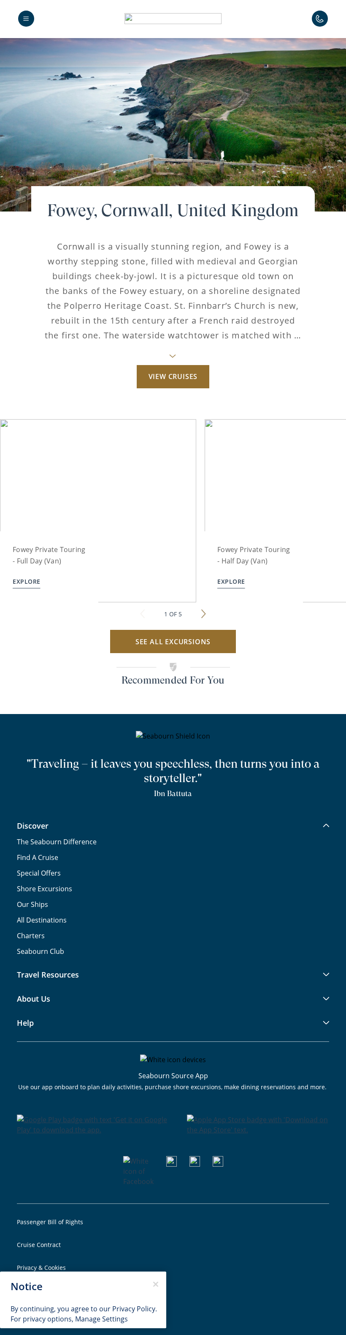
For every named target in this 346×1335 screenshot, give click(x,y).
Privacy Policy (133, 1308)
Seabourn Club (40, 951)
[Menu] (26, 18)
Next (203, 609)
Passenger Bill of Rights (50, 1222)
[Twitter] (218, 1164)
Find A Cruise (37, 857)
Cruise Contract (39, 1245)
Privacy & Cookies (41, 1268)
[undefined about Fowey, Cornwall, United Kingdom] (172, 358)
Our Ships (32, 904)
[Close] (155, 1284)
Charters (31, 935)
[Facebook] (138, 1181)
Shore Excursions (44, 888)
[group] (98, 510)
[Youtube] (171, 1164)
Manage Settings (101, 1319)
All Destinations (42, 920)
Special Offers (39, 873)
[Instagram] (194, 1164)
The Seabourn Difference (57, 841)
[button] (173, 18)
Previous (142, 609)
